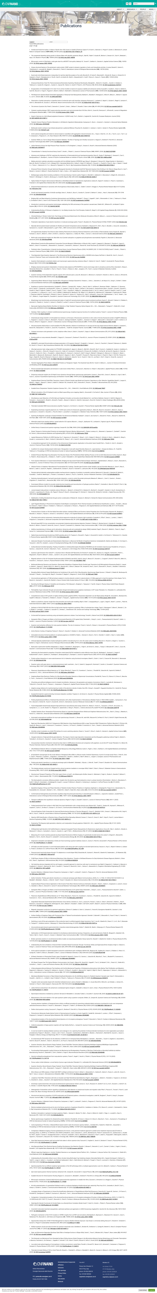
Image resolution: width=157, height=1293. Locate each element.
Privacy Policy (62, 1273)
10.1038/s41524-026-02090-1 (62, 486)
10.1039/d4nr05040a (94, 1040)
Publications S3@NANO (37, 28)
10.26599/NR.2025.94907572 (81, 136)
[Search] (155, 3)
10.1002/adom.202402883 (81, 1015)
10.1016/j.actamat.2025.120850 (57, 911)
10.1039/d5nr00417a (57, 1115)
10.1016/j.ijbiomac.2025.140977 (81, 796)
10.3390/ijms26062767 (77, 972)
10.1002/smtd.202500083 (50, 1154)
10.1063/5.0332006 (39, 370)
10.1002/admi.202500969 (60, 282)
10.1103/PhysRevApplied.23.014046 (40, 696)
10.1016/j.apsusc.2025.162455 (47, 733)
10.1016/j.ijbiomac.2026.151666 (106, 322)
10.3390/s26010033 (56, 96)
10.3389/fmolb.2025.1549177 (48, 1021)
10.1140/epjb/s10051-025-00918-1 (59, 1097)
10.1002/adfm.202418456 (108, 631)
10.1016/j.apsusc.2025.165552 (43, 63)
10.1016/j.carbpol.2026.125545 (72, 531)
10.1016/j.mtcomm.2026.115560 (116, 525)
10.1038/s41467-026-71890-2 (38, 500)
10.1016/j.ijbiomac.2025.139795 (93, 643)
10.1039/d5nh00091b (114, 1062)
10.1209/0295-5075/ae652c (89, 427)
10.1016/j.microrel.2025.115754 (83, 1074)
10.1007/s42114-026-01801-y (89, 519)
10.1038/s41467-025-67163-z (91, 102)
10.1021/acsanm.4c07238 (75, 1148)
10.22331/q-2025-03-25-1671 (114, 994)
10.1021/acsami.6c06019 (112, 554)
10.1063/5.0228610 (103, 684)
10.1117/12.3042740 (90, 1127)
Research (131, 9)
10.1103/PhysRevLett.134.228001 (48, 1205)
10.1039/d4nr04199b (40, 660)
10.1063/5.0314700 (64, 445)
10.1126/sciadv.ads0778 (111, 707)
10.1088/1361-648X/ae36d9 (103, 157)
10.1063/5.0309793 (104, 302)
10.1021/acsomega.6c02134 (101, 549)
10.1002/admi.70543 (108, 439)
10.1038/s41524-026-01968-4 (79, 345)
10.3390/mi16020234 (71, 860)
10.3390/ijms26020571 (107, 702)
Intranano (61, 1267)
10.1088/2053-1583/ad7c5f (46, 854)
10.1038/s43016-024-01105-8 (113, 615)
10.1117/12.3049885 (81, 1121)
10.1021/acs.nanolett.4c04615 (107, 790)
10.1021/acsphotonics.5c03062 (80, 200)
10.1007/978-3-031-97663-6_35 (72, 51)
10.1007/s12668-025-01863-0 (101, 831)
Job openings (62, 1270)
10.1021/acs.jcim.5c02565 (57, 218)
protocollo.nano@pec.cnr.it (44, 1276)
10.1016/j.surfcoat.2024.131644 (39, 611)
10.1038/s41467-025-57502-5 (107, 880)
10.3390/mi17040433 (35, 384)
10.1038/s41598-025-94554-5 (68, 1085)
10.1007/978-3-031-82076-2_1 (62, 819)
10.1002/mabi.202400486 (97, 1052)
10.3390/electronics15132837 (56, 568)
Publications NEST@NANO (38, 26)
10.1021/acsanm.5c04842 (107, 171)
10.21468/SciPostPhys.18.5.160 (108, 1172)
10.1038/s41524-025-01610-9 (66, 1109)
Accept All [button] (151, 1290)
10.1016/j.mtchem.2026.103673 (117, 412)
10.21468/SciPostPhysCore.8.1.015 (39, 784)
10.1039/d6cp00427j (50, 423)
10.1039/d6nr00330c (75, 480)
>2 (36, 46)
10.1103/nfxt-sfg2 (121, 222)
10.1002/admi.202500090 (101, 1193)
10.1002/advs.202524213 (115, 233)
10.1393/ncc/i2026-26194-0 (103, 580)
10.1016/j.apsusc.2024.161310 (106, 598)
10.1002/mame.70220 (81, 433)
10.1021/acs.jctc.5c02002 (77, 257)
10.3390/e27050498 (115, 1176)
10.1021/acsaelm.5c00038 (91, 1080)
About (119, 9)
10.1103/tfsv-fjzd (51, 263)
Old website (61, 1279)
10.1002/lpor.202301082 (80, 964)
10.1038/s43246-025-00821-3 (82, 1187)
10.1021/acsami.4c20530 (52, 751)
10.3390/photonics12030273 (99, 978)
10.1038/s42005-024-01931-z (68, 648)
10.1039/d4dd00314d (45, 719)
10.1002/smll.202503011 (106, 1240)
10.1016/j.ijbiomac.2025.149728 (39, 71)
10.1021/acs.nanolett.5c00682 (43, 1234)
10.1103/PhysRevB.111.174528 (57, 1181)
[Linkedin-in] (127, 3)
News (151, 9)
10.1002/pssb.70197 (48, 586)
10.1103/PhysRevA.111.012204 (43, 627)
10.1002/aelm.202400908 (37, 727)
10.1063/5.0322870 (44, 314)
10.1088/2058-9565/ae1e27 (98, 296)
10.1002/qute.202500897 (61, 141)
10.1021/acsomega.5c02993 (42, 1252)
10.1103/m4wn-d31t (63, 537)
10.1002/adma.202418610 (66, 672)
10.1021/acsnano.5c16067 (59, 417)
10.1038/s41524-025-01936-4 (105, 165)
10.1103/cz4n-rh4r (116, 406)
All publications (35, 24)
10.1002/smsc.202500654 (56, 308)
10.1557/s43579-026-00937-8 (90, 228)
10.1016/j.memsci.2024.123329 (69, 592)
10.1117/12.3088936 (98, 451)
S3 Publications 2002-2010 (38, 30)
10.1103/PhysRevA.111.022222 (43, 843)
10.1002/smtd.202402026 (65, 678)
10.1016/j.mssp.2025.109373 (57, 770)
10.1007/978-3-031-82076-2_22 (90, 813)
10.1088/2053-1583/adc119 (103, 1005)
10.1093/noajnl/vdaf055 (72, 1091)
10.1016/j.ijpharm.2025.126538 (117, 91)
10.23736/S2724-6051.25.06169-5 (77, 1035)
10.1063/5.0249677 (35, 801)
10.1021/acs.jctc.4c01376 (83, 947)
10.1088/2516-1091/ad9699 (42, 868)
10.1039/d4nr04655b (78, 984)
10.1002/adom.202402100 (72, 713)
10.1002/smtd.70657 (99, 388)
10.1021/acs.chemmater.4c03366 (50, 1162)
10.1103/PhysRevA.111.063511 (69, 1246)
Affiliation (61, 1265)
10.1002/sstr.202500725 (118, 245)
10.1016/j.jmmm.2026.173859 (65, 112)
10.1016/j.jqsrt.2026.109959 (90, 376)
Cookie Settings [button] (143, 1290)
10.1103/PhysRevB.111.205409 (47, 1142)
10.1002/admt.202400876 (97, 886)
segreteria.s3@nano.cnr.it (110, 1277)
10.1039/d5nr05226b (40, 194)
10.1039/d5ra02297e (40, 1211)
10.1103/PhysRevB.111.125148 (47, 941)
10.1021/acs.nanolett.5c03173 (113, 106)
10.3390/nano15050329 (55, 917)
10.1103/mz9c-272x (35, 188)
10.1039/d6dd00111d (43, 494)
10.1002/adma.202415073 (37, 874)
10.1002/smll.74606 (91, 574)
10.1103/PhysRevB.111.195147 (51, 1168)
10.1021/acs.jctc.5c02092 (91, 462)
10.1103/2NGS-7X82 (79, 560)
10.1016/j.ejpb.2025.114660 (61, 758)
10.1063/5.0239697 (111, 654)
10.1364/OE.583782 (54, 206)
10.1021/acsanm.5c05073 (73, 183)
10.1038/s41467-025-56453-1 (49, 764)
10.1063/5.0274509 (109, 151)
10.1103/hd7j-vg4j (43, 130)
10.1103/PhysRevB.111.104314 (38, 990)
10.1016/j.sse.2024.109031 (63, 603)
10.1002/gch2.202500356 (37, 402)
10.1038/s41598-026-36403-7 (88, 177)
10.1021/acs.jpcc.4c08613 (44, 905)
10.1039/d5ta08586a (35, 271)
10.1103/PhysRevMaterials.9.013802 (62, 690)
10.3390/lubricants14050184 (106, 468)
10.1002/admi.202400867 (67, 958)
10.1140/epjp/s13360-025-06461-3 (57, 1228)
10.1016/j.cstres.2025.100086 (84, 1217)
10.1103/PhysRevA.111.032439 (111, 1009)
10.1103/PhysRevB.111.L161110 (39, 1058)
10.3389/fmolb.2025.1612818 (108, 1199)
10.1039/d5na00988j (46, 239)
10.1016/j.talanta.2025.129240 (38, 79)
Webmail (60, 1281)
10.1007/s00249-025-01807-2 (38, 118)
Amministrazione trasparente (66, 1262)
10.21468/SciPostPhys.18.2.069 (74, 848)
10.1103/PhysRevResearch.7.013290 (49, 929)
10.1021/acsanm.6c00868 (112, 457)
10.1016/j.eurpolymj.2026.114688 (111, 327)
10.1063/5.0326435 (64, 251)
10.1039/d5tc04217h (113, 474)
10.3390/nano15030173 (65, 776)
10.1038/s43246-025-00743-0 (96, 807)
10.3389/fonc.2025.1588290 (86, 1136)
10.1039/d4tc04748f (99, 952)
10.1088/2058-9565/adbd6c (42, 999)
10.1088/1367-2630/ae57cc (37, 394)
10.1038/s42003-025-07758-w (93, 837)
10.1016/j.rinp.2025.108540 (66, 57)
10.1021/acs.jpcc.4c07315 (66, 621)
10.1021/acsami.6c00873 (114, 513)
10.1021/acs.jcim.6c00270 (50, 365)
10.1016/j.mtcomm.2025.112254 (98, 935)
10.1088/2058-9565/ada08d (56, 666)
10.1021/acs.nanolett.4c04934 (91, 1046)
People (143, 9)
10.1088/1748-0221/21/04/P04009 (61, 359)
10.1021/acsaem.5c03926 (37, 212)
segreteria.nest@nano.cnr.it (87, 1276)
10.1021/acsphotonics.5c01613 (112, 85)
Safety (60, 1276)
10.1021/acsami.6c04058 (36, 508)
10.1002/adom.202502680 (41, 124)
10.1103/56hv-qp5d (61, 277)
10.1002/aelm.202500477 (37, 147)
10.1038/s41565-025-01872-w (88, 923)
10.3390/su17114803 (73, 1223)
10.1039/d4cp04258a (71, 745)
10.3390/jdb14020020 (84, 543)
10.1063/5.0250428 (86, 739)
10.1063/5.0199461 (35, 825)
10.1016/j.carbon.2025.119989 (47, 637)
